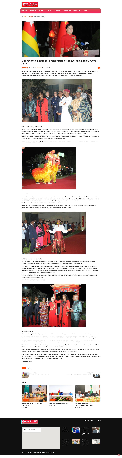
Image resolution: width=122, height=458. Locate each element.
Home (25, 16)
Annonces (57, 11)
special (29, 368)
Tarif (85, 11)
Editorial (24, 11)
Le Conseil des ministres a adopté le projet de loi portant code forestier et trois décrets (65, 430)
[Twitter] (100, 420)
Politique (33, 11)
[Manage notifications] (119, 455)
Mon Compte (76, 11)
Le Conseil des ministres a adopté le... (33, 403)
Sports (41, 11)
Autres (49, 11)
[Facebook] (98, 420)
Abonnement (67, 11)
